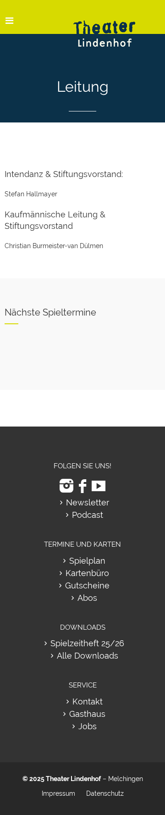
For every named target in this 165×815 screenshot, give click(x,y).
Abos (87, 598)
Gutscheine (87, 585)
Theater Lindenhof (73, 778)
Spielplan (87, 561)
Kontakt (87, 701)
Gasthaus (87, 714)
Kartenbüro (87, 573)
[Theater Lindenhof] (112, 27)
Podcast (87, 515)
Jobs (87, 726)
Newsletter (87, 502)
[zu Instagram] (66, 486)
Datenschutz (105, 793)
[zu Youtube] (98, 486)
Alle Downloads (87, 655)
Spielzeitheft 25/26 (87, 643)
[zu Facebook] (82, 486)
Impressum (58, 793)
